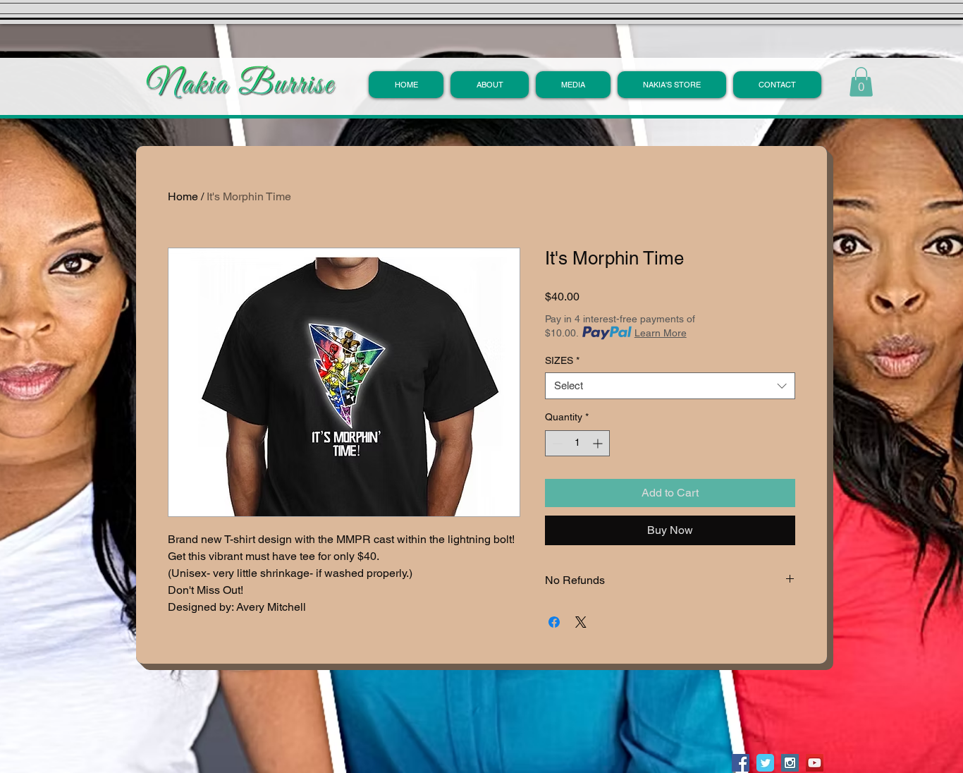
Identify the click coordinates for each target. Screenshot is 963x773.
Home (183, 196)
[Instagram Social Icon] (790, 763)
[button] (489, 84)
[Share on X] (580, 622)
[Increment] (599, 443)
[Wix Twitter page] (765, 763)
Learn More (660, 333)
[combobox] (670, 385)
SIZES (562, 360)
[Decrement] (556, 443)
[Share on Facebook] (554, 622)
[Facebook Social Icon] (740, 763)
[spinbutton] (577, 443)
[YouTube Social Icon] (814, 763)
